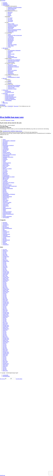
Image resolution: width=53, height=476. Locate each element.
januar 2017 (5, 311)
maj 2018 (4, 296)
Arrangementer (6, 224)
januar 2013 (5, 362)
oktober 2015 (5, 327)
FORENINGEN (6, 155)
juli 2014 (4, 343)
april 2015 (5, 334)
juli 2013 (4, 356)
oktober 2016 (5, 314)
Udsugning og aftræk (7, 202)
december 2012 (6, 363)
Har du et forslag (6, 165)
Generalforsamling (6, 236)
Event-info (5, 233)
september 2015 (6, 328)
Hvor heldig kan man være (12, 117)
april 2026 (5, 249)
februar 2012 (5, 370)
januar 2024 (5, 255)
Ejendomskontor (6, 231)
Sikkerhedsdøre (6, 195)
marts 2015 (5, 335)
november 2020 (6, 272)
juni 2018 (4, 295)
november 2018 (6, 289)
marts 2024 (5, 254)
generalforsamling (6, 131)
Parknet (4, 242)
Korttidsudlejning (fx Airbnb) (9, 176)
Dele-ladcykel (5, 150)
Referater (4, 190)
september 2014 (6, 341)
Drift (4, 229)
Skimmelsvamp (6, 197)
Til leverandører (6, 217)
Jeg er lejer (5, 169)
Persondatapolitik (6, 187)
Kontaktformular (6, 175)
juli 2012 (4, 367)
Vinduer (4, 210)
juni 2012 (4, 368)
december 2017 (6, 302)
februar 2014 (5, 349)
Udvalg (4, 215)
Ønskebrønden (6, 183)
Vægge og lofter (6, 203)
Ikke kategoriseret (6, 239)
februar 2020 (5, 276)
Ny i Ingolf (5, 180)
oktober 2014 (5, 340)
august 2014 (5, 342)
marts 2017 (5, 309)
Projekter (4, 189)
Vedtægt (4, 209)
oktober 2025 (5, 250)
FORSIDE (5, 158)
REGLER (5, 191)
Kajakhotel (5, 172)
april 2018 (5, 297)
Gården (4, 161)
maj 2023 (4, 258)
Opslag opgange (19, 131)
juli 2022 (4, 262)
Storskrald (5, 198)
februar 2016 (5, 322)
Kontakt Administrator (7, 216)
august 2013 (5, 355)
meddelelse (12, 131)
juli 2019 (4, 282)
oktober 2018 (5, 290)
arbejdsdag (5, 222)
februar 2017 (5, 310)
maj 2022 (4, 264)
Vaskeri (4, 207)
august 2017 (5, 305)
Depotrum (5, 151)
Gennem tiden (5, 164)
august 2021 (5, 267)
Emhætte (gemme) (6, 152)
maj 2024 (4, 253)
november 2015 (6, 326)
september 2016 (6, 316)
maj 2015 (4, 333)
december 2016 (6, 312)
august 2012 (5, 366)
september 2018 (6, 291)
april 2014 (5, 347)
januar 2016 (5, 324)
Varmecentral (5, 204)
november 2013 (6, 353)
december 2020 (6, 271)
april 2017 (5, 307)
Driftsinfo (5, 230)
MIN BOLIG (5, 179)
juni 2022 (4, 263)
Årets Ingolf (5, 141)
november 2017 (6, 303)
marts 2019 (5, 286)
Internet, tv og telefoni (7, 168)
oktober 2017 (5, 304)
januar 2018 (5, 300)
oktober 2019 (5, 278)
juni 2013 (4, 357)
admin (13, 120)
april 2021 (5, 269)
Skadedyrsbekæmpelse (7, 196)
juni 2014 (4, 345)
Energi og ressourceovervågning (9, 154)
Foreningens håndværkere (8, 157)
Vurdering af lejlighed (7, 211)
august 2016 (5, 317)
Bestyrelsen (5, 144)
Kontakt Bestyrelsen (7, 212)
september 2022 (6, 261)
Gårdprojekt (5, 235)
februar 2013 (5, 361)
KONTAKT (5, 174)
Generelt (4, 237)
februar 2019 (5, 288)
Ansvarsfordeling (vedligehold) (9, 140)
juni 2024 (4, 252)
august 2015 (5, 329)
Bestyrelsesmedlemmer (7, 228)
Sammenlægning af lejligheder (9, 194)
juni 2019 (4, 283)
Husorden (5, 167)
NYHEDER (2, 105)
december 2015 (6, 325)
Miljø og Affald (6, 177)
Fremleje (4, 160)
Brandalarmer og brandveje (8, 145)
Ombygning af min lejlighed (8, 182)
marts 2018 (5, 298)
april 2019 (5, 285)
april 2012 (5, 369)
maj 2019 (4, 284)
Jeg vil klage (5, 171)
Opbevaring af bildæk (7, 184)
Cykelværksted (6, 148)
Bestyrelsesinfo (6, 227)
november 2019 (6, 277)
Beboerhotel (5, 143)
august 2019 (5, 281)
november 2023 (6, 256)
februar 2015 (5, 336)
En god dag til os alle (7, 153)
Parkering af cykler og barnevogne (10, 186)
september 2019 (6, 279)
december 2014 (6, 338)
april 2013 (5, 360)
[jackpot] (6, 107)
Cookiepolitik (5, 146)
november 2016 (6, 313)
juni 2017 (4, 306)
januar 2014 (5, 350)
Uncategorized (6, 244)
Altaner (4, 139)
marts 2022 (5, 265)
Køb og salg (5, 173)
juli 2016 (4, 318)
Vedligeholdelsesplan (7, 208)
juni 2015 (4, 332)
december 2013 (6, 352)
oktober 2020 (5, 274)
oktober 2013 (5, 354)
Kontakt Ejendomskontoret (8, 214)
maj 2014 (4, 346)
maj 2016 (4, 320)
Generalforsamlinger (7, 162)
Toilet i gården (5, 200)
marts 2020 (5, 275)
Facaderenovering (6, 234)
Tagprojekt (5, 243)
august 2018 (5, 292)
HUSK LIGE (5, 166)
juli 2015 (4, 331)
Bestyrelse (8, 120)
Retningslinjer (5, 193)
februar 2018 (5, 299)
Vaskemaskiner (6, 205)
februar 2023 (5, 260)
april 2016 (5, 321)
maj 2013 (4, 359)
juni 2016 (4, 319)
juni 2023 (4, 257)
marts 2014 (5, 348)
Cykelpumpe (5, 147)
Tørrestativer (5, 201)
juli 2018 (4, 293)
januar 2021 (5, 270)
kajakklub (5, 241)
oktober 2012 (5, 364)
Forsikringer (5, 159)
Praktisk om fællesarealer (8, 188)
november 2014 (6, 339)
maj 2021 (4, 268)
